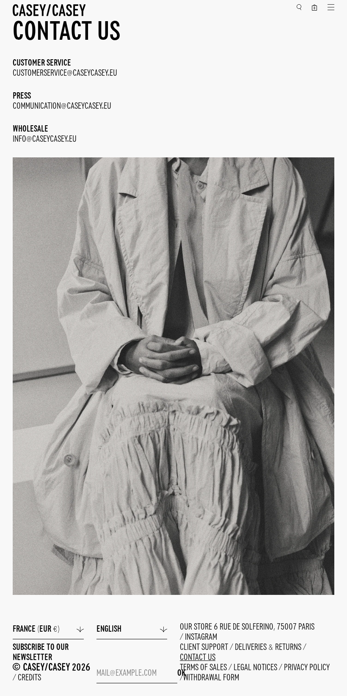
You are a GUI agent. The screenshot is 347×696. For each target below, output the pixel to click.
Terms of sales (204, 668)
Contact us (197, 658)
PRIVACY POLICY (307, 668)
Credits (29, 678)
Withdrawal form (211, 678)
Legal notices (256, 668)
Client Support (205, 648)
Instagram (201, 637)
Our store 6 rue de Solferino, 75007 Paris (247, 627)
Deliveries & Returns (269, 648)
